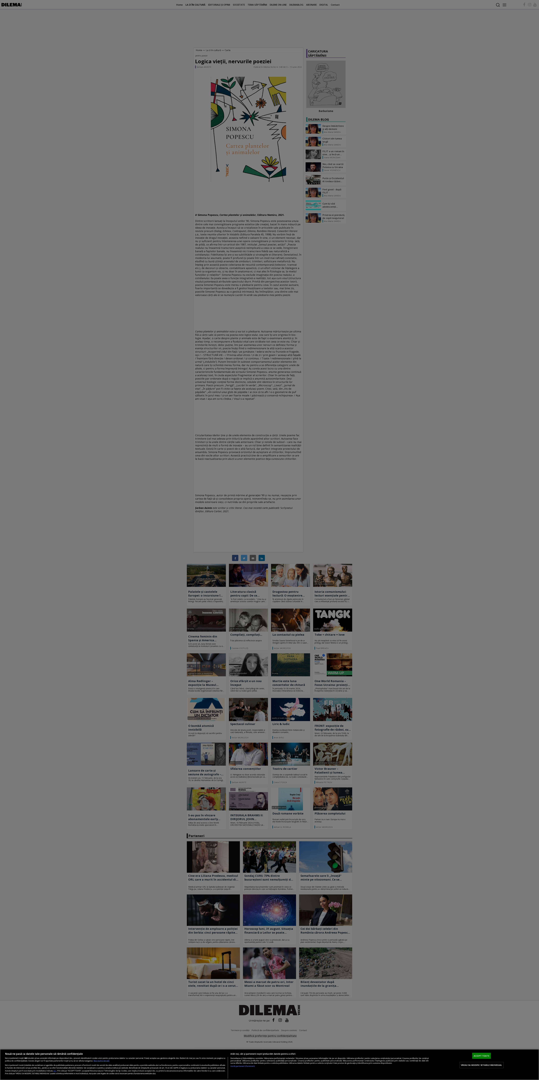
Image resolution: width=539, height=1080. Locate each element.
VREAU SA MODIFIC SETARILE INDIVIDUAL (481, 1065)
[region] (269, 1064)
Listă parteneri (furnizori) (242, 1066)
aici (54, 1070)
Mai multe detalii (101, 1061)
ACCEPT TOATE (481, 1055)
